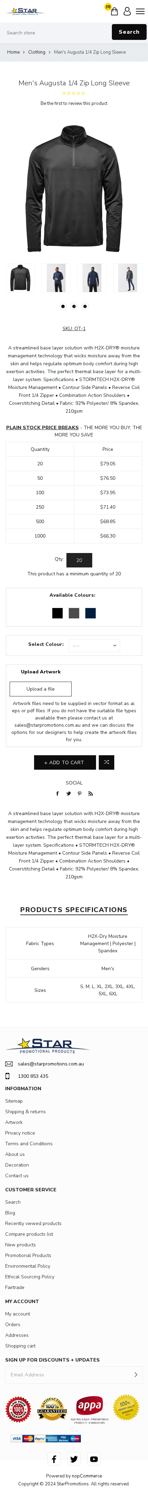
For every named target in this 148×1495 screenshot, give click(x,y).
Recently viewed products (33, 1223)
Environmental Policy (27, 1266)
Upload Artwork (41, 672)
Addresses (17, 1335)
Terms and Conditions (29, 1143)
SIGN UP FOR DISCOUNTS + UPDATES (52, 1360)
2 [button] (74, 306)
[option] (20, 278)
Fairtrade (14, 1287)
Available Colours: (72, 595)
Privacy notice (20, 1133)
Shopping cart (20, 1346)
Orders (12, 1324)
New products (20, 1245)
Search (129, 32)
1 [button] (63, 306)
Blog (10, 1213)
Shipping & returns (25, 1111)
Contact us (17, 1175)
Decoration (17, 1165)
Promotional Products (28, 1255)
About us (15, 1154)
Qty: (59, 559)
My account (17, 1314)
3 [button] (85, 306)
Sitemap (14, 1101)
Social (74, 783)
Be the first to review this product (74, 103)
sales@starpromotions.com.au (47, 725)
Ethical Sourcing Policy (29, 1277)
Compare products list (29, 1234)
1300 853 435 (33, 1076)
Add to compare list (106, 762)
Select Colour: (46, 644)
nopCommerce (87, 1476)
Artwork (14, 1122)
